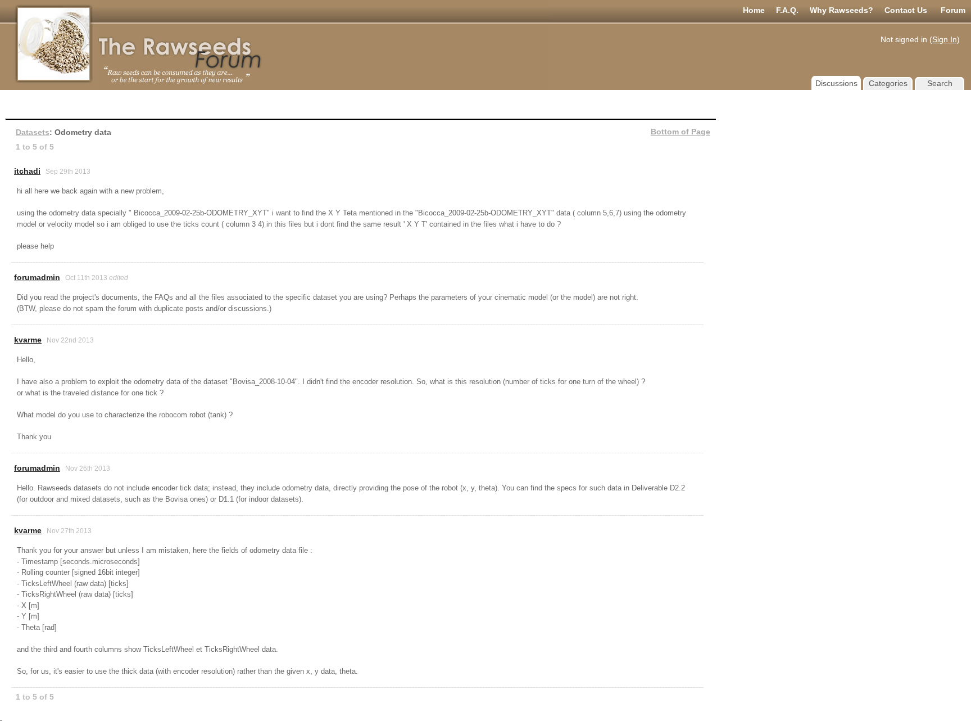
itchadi (27, 170)
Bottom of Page (680, 131)
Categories (888, 83)
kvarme (28, 339)
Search (939, 83)
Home (754, 10)
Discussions (836, 83)
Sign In (944, 39)
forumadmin (37, 277)
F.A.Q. (787, 10)
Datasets (32, 132)
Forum (953, 10)
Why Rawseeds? (841, 10)
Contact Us (905, 10)
